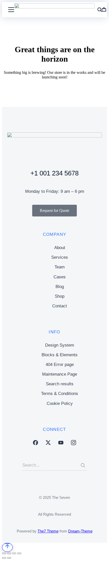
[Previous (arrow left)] (4, 558)
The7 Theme (48, 531)
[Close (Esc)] (4, 553)
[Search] (83, 465)
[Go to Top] (7, 547)
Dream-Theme (80, 531)
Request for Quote (54, 210)
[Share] (9, 553)
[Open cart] (103, 9)
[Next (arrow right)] (9, 558)
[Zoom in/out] (19, 553)
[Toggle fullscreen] (14, 553)
